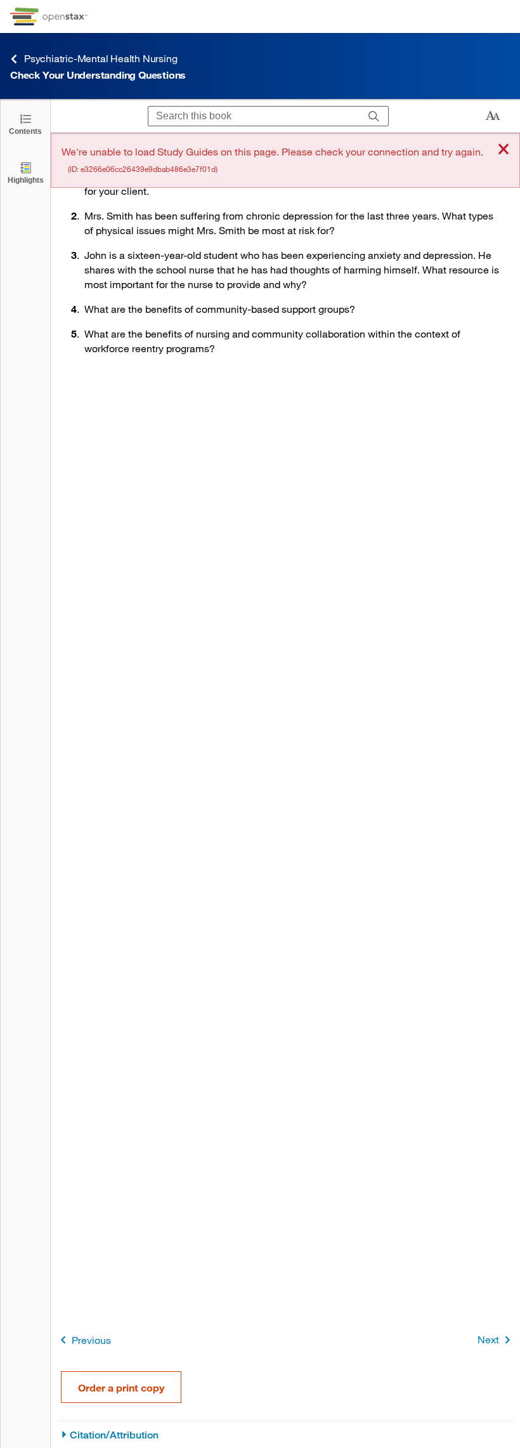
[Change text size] (493, 116)
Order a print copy (121, 1387)
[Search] (374, 116)
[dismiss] (503, 150)
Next (488, 1339)
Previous (91, 1340)
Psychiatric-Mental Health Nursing (100, 58)
